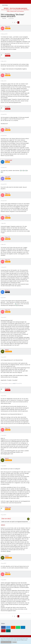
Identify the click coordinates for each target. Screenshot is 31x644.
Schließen (14, 642)
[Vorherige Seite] (10, 22)
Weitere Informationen (6, 642)
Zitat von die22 (6, 518)
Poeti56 (4, 18)
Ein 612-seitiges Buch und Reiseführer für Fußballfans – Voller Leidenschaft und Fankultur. (15, 10)
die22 (14, 383)
